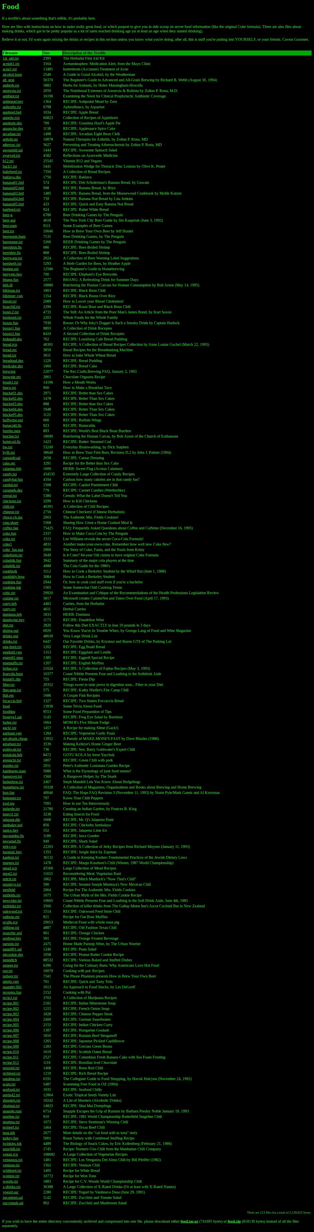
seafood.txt (11, 1089)
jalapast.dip (11, 819)
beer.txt (8, 231)
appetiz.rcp (11, 118)
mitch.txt (9, 879)
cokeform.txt (12, 555)
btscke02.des (13, 398)
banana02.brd (13, 188)
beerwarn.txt (12, 258)
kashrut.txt (11, 857)
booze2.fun (11, 334)
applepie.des (12, 123)
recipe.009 (11, 1046)
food (6, 706)
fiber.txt (8, 685)
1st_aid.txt (11, 58)
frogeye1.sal (12, 717)
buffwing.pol (13, 420)
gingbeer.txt (12, 744)
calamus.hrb (12, 469)
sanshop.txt (11, 1079)
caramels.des (12, 490)
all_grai (8, 80)
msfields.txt (11, 895)
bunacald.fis (12, 425)
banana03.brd (13, 193)
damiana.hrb (12, 614)
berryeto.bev (12, 274)
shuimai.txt (11, 1106)
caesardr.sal (11, 458)
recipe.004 (11, 1019)
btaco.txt (9, 388)
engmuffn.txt (13, 663)
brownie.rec (12, 377)
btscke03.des (13, 404)
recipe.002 (11, 1008)
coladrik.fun (12, 560)
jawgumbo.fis (13, 836)
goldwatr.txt (12, 749)
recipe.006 (11, 1030)
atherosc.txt (11, 145)
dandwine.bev (14, 620)
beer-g (8, 215)
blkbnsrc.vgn (13, 296)
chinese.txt (11, 512)
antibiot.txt (11, 96)
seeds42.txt (11, 1095)
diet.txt (8, 625)
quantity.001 (12, 987)
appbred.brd (12, 112)
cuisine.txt (10, 598)
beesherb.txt (12, 263)
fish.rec (8, 695)
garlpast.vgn (12, 733)
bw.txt (7, 447)
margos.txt (11, 863)
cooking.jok (12, 587)
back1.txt (10, 166)
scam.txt (9, 1084)
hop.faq (8, 792)
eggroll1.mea (13, 658)
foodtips (9, 712)
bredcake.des (13, 366)
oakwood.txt (12, 911)
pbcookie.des (13, 954)
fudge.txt (9, 722)
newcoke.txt (12, 900)
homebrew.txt (13, 787)
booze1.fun (11, 328)
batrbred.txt (11, 209)
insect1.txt (10, 814)
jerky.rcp (9, 846)
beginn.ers (11, 269)
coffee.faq (10, 528)
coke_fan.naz (13, 550)
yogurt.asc (11, 1192)
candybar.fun (13, 479)
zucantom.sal (13, 1197)
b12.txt (8, 161)
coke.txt (9, 539)
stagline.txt (11, 1116)
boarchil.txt (11, 307)
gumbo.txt (10, 765)
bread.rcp (10, 344)
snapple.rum (12, 1111)
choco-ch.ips (12, 517)
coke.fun (9, 533)
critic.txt (9, 593)
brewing (9, 371)
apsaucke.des (13, 128)
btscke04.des (13, 409)
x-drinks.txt (11, 1187)
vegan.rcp (10, 1154)
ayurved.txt (11, 155)
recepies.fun (12, 992)
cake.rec (9, 463)
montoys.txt (12, 884)
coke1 (7, 544)
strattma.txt (11, 1122)
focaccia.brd (12, 701)
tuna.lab (9, 1133)
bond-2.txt (11, 312)
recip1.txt (10, 998)
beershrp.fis (12, 253)
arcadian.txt (12, 134)
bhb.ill (8, 285)
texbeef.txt (11, 1127)
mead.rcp (10, 868)
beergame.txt (13, 242)
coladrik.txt (11, 566)
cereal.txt (10, 496)
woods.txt (10, 1181)
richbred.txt (11, 1073)
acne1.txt (10, 69)
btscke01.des (13, 393)
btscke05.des (13, 415)
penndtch (10, 960)
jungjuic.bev (12, 852)
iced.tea (8, 803)
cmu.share (10, 523)
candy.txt (10, 474)
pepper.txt (10, 965)
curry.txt (9, 609)
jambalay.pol (12, 825)
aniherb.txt (11, 85)
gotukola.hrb (12, 755)
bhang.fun (10, 280)
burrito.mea (11, 431)
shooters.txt (11, 1100)
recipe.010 (11, 1052)
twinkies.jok (12, 1143)
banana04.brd (13, 199)
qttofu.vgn (11, 981)
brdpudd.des (12, 339)
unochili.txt (11, 1149)
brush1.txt (10, 382)
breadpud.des (13, 361)
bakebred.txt (12, 172)
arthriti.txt (10, 139)
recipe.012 (11, 1062)
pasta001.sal (12, 949)
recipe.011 (11, 1057)
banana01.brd (13, 182)
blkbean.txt (11, 290)
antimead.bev (13, 101)
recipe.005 (11, 1025)
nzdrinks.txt (12, 906)
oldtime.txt (11, 927)
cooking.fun (12, 582)
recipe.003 (11, 1014)
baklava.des (12, 177)
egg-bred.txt (12, 647)
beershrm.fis (12, 247)
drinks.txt (10, 641)
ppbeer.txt (10, 976)
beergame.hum (14, 236)
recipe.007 (11, 1035)
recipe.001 (11, 1003)
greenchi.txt (12, 760)
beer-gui (9, 220)
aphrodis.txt (12, 107)
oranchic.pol (12, 933)
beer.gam (10, 226)
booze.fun (10, 323)
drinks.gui (10, 636)
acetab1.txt (11, 64)
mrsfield (9, 890)
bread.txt (9, 355)
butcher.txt (11, 436)
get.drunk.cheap (15, 739)
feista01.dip (12, 679)
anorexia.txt (12, 91)
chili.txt (8, 506)
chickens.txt (12, 501)
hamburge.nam (14, 771)
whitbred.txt (12, 1170)
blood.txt (9, 301)
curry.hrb (10, 604)
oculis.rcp (10, 922)
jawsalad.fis (12, 841)
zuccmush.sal (13, 1203)
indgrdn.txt (11, 809)
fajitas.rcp (10, 668)
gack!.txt (9, 728)
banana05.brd (13, 204)
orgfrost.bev (12, 938)
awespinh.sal (13, 150)
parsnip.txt (11, 944)
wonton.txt (11, 1176)
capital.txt (10, 485)
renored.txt (11, 1068)
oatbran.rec (11, 917)
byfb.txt (9, 452)
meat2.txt (10, 873)
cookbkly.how (14, 577)
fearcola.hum (13, 674)
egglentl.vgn (12, 652)
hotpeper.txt (12, 798)
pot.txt (8, 971)
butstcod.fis (11, 442)
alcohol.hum (12, 74)
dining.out (10, 631)
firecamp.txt (12, 690)
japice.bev (10, 830)
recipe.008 (11, 1041)
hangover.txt (12, 776)
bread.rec (10, 350)
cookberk (10, 571)
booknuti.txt (12, 317)
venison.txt (11, 1165)
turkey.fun (10, 1138)
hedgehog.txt (13, 782)
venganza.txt (12, 1160)
